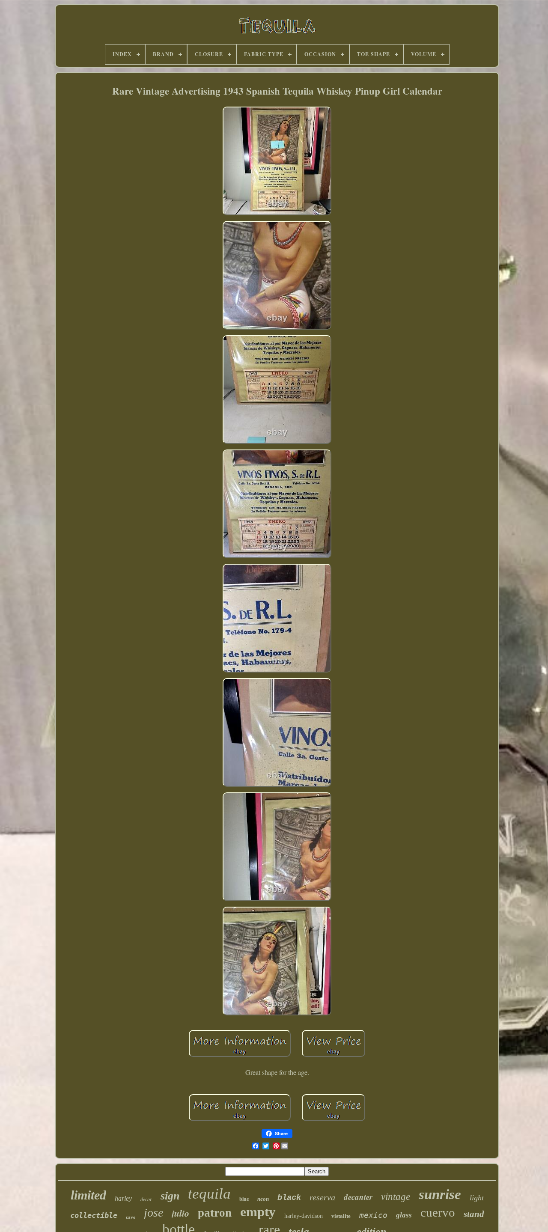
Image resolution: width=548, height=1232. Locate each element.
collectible (93, 1215)
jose (153, 1212)
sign (170, 1196)
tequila (209, 1193)
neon (263, 1199)
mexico (373, 1215)
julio (180, 1213)
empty (258, 1211)
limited (88, 1195)
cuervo (437, 1212)
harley (123, 1198)
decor (146, 1199)
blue (244, 1199)
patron (215, 1212)
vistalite (341, 1216)
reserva (322, 1197)
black (289, 1197)
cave (130, 1217)
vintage (395, 1196)
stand (474, 1214)
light (477, 1197)
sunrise (440, 1194)
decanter (358, 1196)
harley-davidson (303, 1216)
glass (404, 1215)
